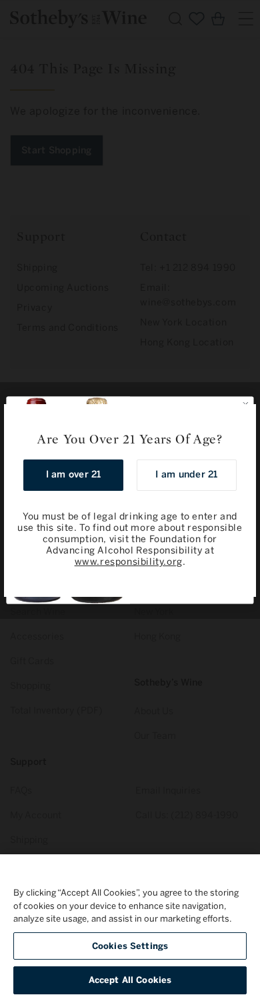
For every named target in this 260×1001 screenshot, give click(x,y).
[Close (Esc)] (241, 418)
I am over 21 (73, 474)
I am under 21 (186, 474)
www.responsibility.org (129, 562)
